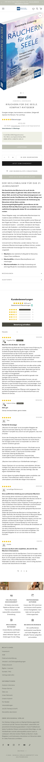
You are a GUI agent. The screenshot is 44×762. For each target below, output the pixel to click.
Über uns (5, 692)
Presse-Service (7, 688)
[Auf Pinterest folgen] (19, 745)
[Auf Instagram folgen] (14, 745)
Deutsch (21, 751)
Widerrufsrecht (7, 665)
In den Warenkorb (29, 157)
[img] (6, 337)
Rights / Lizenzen (7, 668)
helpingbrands (22, 757)
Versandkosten (15, 126)
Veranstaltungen (7, 705)
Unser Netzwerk (7, 695)
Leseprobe (22, 147)
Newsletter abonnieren (9, 712)
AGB (3, 655)
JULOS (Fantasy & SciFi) (10, 709)
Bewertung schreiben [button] (22, 325)
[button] (6, 119)
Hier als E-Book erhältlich (22, 177)
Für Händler (5, 702)
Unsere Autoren (7, 698)
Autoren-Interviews (8, 685)
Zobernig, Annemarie (22, 101)
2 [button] (21, 571)
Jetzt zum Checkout (22, 163)
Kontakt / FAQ (6, 671)
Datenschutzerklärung (9, 658)
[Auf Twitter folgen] (8, 745)
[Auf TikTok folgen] (30, 745)
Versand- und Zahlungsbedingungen (14, 661)
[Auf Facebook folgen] (3, 745)
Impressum (6, 651)
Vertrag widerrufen (8, 675)
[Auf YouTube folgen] (24, 745)
